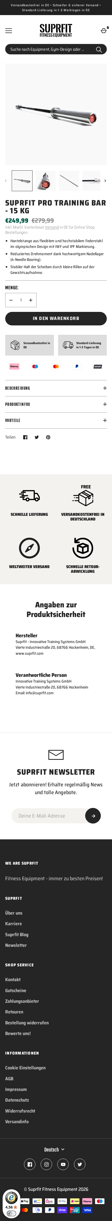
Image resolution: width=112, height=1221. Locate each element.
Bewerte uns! (18, 1033)
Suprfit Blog (16, 934)
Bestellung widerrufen (27, 1022)
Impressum (16, 1089)
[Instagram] (46, 1164)
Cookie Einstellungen (25, 1067)
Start (98, 49)
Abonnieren (93, 816)
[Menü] (8, 30)
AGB (9, 1078)
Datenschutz (17, 1100)
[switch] (11, 1213)
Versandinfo (17, 1121)
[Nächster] (105, 181)
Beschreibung (17, 388)
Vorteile (12, 420)
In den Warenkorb (56, 318)
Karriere (13, 923)
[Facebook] (29, 1164)
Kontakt (13, 979)
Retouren (14, 1012)
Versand (52, 227)
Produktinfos (17, 404)
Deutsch (51, 1150)
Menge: (12, 287)
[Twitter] (79, 1164)
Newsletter (16, 945)
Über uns (13, 913)
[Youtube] (63, 1164)
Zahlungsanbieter (22, 1001)
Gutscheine (15, 990)
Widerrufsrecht (20, 1111)
